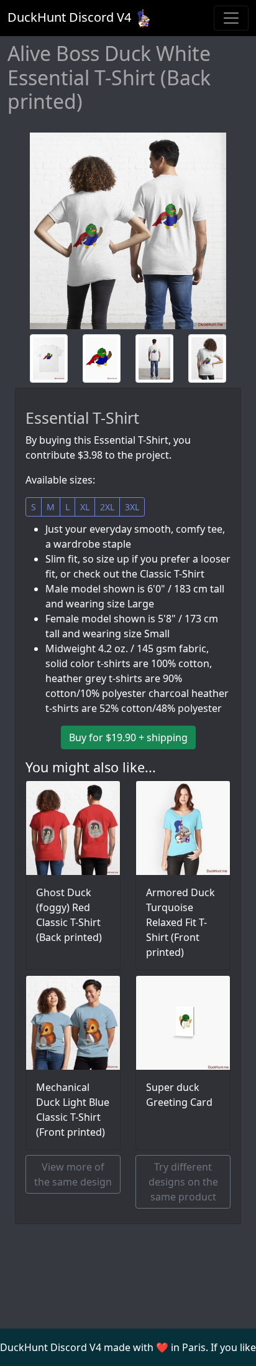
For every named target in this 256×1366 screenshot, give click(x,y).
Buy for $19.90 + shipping (128, 737)
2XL (107, 507)
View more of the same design (73, 1174)
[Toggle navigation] (231, 18)
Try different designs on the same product (183, 1182)
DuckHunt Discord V (69, 17)
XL (84, 507)
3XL (132, 507)
